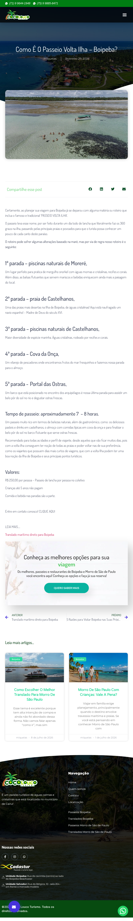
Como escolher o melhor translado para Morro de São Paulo (34, 695)
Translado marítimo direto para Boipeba (29, 534)
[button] (124, 14)
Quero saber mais (66, 587)
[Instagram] (14, 856)
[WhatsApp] (24, 856)
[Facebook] (5, 856)
